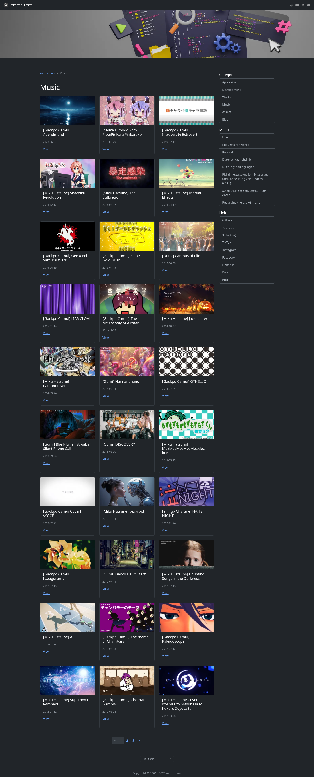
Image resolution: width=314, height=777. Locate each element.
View (46, 149)
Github (227, 220)
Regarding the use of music (241, 202)
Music (226, 105)
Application (230, 82)
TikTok (226, 243)
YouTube (228, 228)
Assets (226, 112)
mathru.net (48, 73)
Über (225, 137)
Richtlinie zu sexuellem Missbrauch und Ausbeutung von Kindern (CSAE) (246, 178)
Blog (225, 119)
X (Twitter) (229, 235)
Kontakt (227, 152)
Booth (226, 272)
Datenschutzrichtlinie (237, 160)
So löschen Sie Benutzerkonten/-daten (244, 193)
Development (231, 90)
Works (226, 97)
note (225, 280)
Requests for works (235, 145)
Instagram (229, 250)
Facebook (229, 257)
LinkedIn (228, 265)
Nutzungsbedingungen (238, 167)
